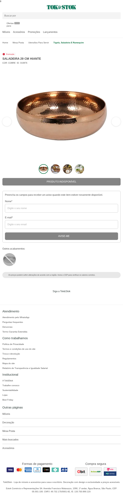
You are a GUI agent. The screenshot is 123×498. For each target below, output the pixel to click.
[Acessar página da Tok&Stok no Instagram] (57, 297)
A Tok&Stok (7, 380)
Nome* (8, 201)
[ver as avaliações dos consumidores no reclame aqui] (95, 471)
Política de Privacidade (13, 344)
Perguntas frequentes (12, 322)
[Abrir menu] (20, 7)
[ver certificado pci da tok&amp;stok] (110, 471)
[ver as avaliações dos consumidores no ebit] (81, 471)
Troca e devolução (11, 354)
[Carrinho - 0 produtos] (119, 7)
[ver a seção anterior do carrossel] (116, 121)
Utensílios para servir (38, 42)
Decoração (8, 422)
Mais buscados (10, 439)
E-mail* (9, 217)
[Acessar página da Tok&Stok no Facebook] (48, 297)
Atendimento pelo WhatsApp (15, 317)
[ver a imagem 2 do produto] (55, 169)
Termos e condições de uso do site (18, 349)
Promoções (34, 32)
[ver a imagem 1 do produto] (43, 169)
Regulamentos (9, 358)
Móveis (6, 32)
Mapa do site (8, 363)
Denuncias (7, 327)
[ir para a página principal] (61, 7)
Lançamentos (50, 32)
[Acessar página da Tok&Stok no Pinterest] (65, 297)
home (5, 42)
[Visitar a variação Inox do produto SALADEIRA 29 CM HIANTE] (9, 259)
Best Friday (7, 400)
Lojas (5, 395)
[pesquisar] (117, 15)
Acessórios (19, 32)
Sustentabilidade (10, 390)
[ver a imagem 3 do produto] (67, 169)
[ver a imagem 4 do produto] (79, 169)
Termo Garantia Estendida (14, 332)
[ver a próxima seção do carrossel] (6, 121)
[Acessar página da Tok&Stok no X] (74, 297)
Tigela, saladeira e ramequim (68, 42)
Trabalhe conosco (10, 385)
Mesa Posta (18, 42)
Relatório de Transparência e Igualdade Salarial (25, 368)
